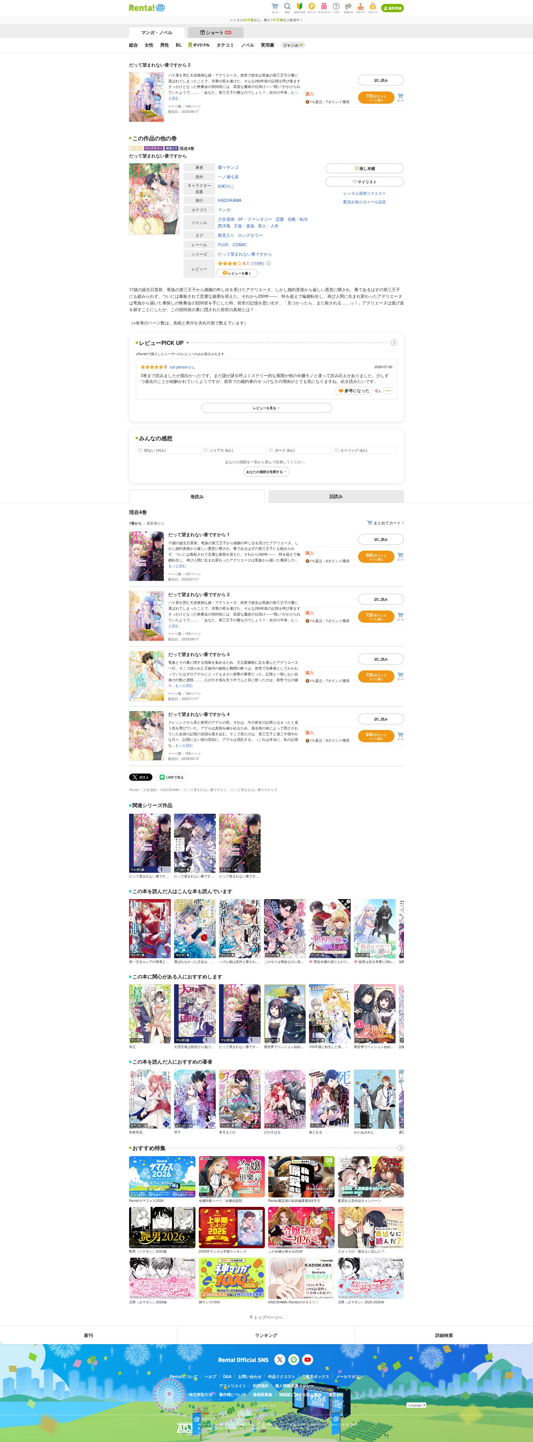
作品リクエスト (281, 1376)
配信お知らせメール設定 (364, 201)
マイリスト (367, 181)
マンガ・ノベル (156, 32)
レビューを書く (240, 273)
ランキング (266, 1335)
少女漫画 (226, 219)
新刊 (88, 1335)
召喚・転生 (297, 219)
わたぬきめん (364, 1132)
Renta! (134, 789)
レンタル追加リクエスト (364, 193)
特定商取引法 (200, 1394)
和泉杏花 (135, 1132)
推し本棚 (367, 168)
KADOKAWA (230, 200)
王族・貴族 (244, 225)
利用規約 (260, 1385)
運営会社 (336, 1394)
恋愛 (280, 219)
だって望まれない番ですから (245, 254)
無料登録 (395, 8)
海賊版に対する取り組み (300, 1394)
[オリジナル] (199, 44)
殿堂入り (226, 235)
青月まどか (227, 1132)
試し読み (381, 80)
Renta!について (184, 1376)
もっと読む (177, 565)
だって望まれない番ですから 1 (199, 534)
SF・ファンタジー (255, 219)
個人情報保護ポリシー (294, 1385)
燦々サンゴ (228, 167)
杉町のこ (226, 186)
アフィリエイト (232, 1385)
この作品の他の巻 (154, 138)
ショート (218, 32)
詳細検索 (444, 1335)
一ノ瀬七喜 (228, 176)
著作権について (232, 1394)
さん (182, 367)
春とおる (315, 1132)
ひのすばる (272, 1132)
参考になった (357, 390)
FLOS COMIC (232, 244)
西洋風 (224, 225)
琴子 (177, 1132)
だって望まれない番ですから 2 (199, 594)
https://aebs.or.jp (207, 1432)
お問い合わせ (250, 1376)
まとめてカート (387, 522)
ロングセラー (250, 235)
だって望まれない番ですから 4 (199, 714)
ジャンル (291, 45)
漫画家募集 (262, 1394)
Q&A (227, 1376)
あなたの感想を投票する (264, 471)
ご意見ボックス (315, 1376)
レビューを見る (264, 407)
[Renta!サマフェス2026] (159, 7)
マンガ (224, 209)
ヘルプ (210, 1376)
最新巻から (156, 523)
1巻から (135, 523)
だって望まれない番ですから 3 (199, 654)
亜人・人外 (268, 225)
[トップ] (141, 7)
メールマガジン (349, 1376)
